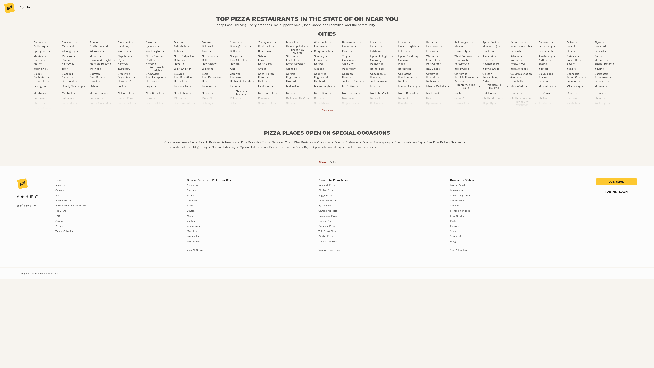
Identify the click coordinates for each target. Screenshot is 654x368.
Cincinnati (192, 190)
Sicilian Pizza (325, 190)
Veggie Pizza (325, 195)
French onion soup (460, 210)
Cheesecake (456, 190)
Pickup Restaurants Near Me (70, 205)
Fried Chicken (457, 215)
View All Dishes (458, 249)
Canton (191, 221)
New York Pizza (326, 185)
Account (59, 221)
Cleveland (192, 200)
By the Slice (324, 205)
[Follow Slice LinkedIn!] (31, 197)
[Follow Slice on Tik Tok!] (27, 197)
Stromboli (455, 236)
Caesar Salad (457, 185)
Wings (453, 241)
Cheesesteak (457, 200)
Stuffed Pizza (325, 236)
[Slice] (9, 8)
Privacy (59, 226)
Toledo (190, 195)
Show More (327, 110)
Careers (59, 190)
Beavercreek (193, 241)
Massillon (192, 231)
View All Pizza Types (329, 249)
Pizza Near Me (63, 200)
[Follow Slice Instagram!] (36, 197)
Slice (322, 162)
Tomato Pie (324, 221)
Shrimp (454, 231)
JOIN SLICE (616, 181)
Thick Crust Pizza (327, 241)
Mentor (190, 215)
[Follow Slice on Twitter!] (22, 197)
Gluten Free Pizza (327, 210)
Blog (57, 195)
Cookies (454, 205)
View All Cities (195, 249)
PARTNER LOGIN (616, 191)
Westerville (193, 236)
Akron (190, 205)
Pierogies (455, 226)
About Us (60, 185)
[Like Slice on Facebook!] (18, 197)
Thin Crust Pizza (327, 231)
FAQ (57, 215)
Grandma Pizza (326, 226)
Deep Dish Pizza (327, 200)
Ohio (333, 162)
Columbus (192, 185)
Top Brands (61, 210)
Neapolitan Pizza (327, 215)
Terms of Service (64, 231)
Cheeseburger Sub (460, 195)
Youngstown (193, 226)
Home (58, 180)
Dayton (191, 210)
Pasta (453, 221)
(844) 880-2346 (26, 205)
